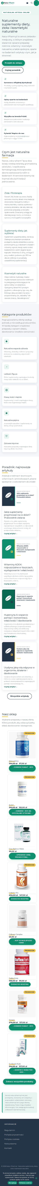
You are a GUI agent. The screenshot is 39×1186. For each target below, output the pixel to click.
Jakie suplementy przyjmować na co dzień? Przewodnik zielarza (17, 515)
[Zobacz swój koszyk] (27, 3)
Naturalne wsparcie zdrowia (16, 349)
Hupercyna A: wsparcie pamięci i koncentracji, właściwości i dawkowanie (18, 618)
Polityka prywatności (14, 1135)
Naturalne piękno (11, 420)
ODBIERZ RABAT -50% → (23, 768)
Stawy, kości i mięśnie (13, 397)
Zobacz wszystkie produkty (19, 1081)
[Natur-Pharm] (7, 3)
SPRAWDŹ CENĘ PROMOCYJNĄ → (22, 856)
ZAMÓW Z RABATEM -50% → (23, 1071)
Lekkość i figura (10, 374)
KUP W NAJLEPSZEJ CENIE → (23, 942)
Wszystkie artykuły (19, 696)
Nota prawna (10, 1144)
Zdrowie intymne (11, 443)
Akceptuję (12, 1183)
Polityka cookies (11, 1139)
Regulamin (9, 1130)
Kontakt (8, 1148)
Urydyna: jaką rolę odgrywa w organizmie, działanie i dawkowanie (19, 670)
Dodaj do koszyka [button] (19, 899)
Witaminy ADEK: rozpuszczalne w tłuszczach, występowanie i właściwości (19, 567)
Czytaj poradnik (12, 70)
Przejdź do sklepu (13, 63)
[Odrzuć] (36, 1178)
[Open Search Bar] (31, 3)
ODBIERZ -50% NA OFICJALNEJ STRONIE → (22, 812)
